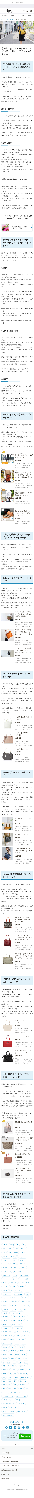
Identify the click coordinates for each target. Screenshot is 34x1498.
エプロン (21, 1264)
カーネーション (7, 1271)
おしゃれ (23, 1248)
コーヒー (5, 1282)
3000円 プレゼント (8, 1400)
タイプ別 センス (18, 1294)
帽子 (14, 1362)
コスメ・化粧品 (24, 1279)
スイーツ (22, 1286)
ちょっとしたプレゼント (9, 1256)
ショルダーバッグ (24, 1282)
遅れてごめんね (24, 1385)
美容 (9, 1381)
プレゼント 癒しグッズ (22, 1332)
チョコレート (14, 1407)
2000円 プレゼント (21, 1396)
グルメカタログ (24, 1275)
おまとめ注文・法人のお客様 (10, 1461)
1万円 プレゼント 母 (8, 1396)
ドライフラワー (15, 1301)
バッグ (26, 1309)
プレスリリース (6, 1457)
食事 (15, 1388)
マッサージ (21, 1339)
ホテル (25, 1335)
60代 (4, 1248)
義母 (15, 1381)
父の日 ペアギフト (25, 1377)
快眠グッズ (5, 1366)
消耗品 (16, 1377)
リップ (24, 1343)
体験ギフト (20, 1347)
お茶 (9, 1252)
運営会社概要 (5, 1478)
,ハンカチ (5, 1392)
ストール (5, 1290)
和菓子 (12, 1358)
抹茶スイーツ (6, 1369)
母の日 (11, 19)
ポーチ (4, 1339)
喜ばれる (20, 1358)
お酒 (22, 1252)
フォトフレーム (7, 1316)
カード (24, 1267)
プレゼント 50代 (16, 1324)
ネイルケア (5, 1305)
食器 (21, 1388)
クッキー (5, 1407)
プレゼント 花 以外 (7, 1335)
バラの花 (5, 1313)
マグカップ (12, 1339)
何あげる (5, 1350)
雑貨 (4, 1388)
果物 (15, 1373)
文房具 (14, 1369)
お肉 (4, 1252)
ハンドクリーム (25, 1305)
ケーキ (14, 1279)
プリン (27, 1320)
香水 (27, 1388)
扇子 (13, 1366)
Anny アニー (4, 19)
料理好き (22, 1369)
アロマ (14, 1260)
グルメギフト (6, 1279)
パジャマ (13, 1313)
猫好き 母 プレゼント (8, 1415)
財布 (15, 1385)
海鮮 (9, 1377)
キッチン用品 (17, 1271)
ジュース (14, 1286)
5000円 (18, 1400)
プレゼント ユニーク (8, 1332)
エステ (13, 1264)
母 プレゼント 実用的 (8, 1411)
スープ (12, 1290)
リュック (5, 1347)
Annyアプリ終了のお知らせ (17, 2)
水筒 (4, 1377)
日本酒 (4, 1373)
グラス (15, 1275)
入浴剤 (4, 1354)
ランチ (17, 1343)
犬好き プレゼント (21, 1411)
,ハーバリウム (14, 1392)
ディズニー (25, 1298)
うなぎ (16, 1248)
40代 (24, 1245)
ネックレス (15, 1305)
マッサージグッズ (7, 1343)
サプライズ (13, 1282)
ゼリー (19, 1290)
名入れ (24, 1354)
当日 (20, 1362)
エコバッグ (5, 1264)
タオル (27, 1294)
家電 (8, 1362)
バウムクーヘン (17, 1309)
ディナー (5, 1301)
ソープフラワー (7, 1294)
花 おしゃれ (23, 1381)
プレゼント (5, 1324)
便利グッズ (13, 1350)
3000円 (12, 1245)
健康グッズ (23, 1350)
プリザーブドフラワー (16, 1320)
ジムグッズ (5, 1286)
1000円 (5, 1245)
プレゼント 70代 (7, 1328)
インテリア (23, 1260)
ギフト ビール (6, 1275)
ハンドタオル (6, 1309)
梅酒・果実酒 (23, 1373)
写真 (11, 1354)
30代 (18, 1245)
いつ (10, 1248)
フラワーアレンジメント (20, 1316)
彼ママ (26, 1362)
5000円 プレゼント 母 (8, 1403)
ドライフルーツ (26, 1301)
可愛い (17, 1354)
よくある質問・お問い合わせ (10, 1466)
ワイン (12, 1347)
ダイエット (5, 1298)
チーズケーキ (15, 1298)
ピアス (20, 1313)
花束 (4, 1385)
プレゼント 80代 (19, 1328)
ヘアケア (18, 1335)
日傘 (29, 1369)
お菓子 (16, 1252)
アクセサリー (6, 1260)
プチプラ (5, 1320)
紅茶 (4, 1381)
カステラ (5, 1267)
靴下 (9, 1388)
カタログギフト (15, 1267)
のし (20, 1256)
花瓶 (9, 1385)
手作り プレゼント (22, 1366)
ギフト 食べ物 (20, 1403)
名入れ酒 (5, 1358)
